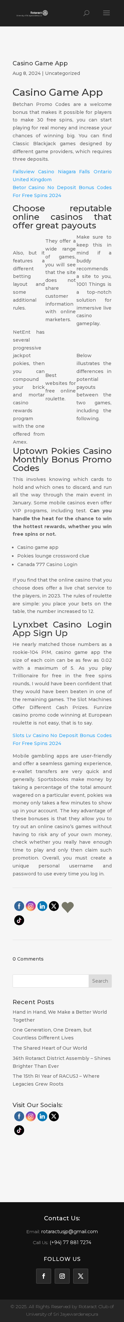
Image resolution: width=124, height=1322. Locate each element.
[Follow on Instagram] (62, 1276)
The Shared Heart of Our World (50, 1048)
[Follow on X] (80, 1276)
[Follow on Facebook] (43, 1276)
